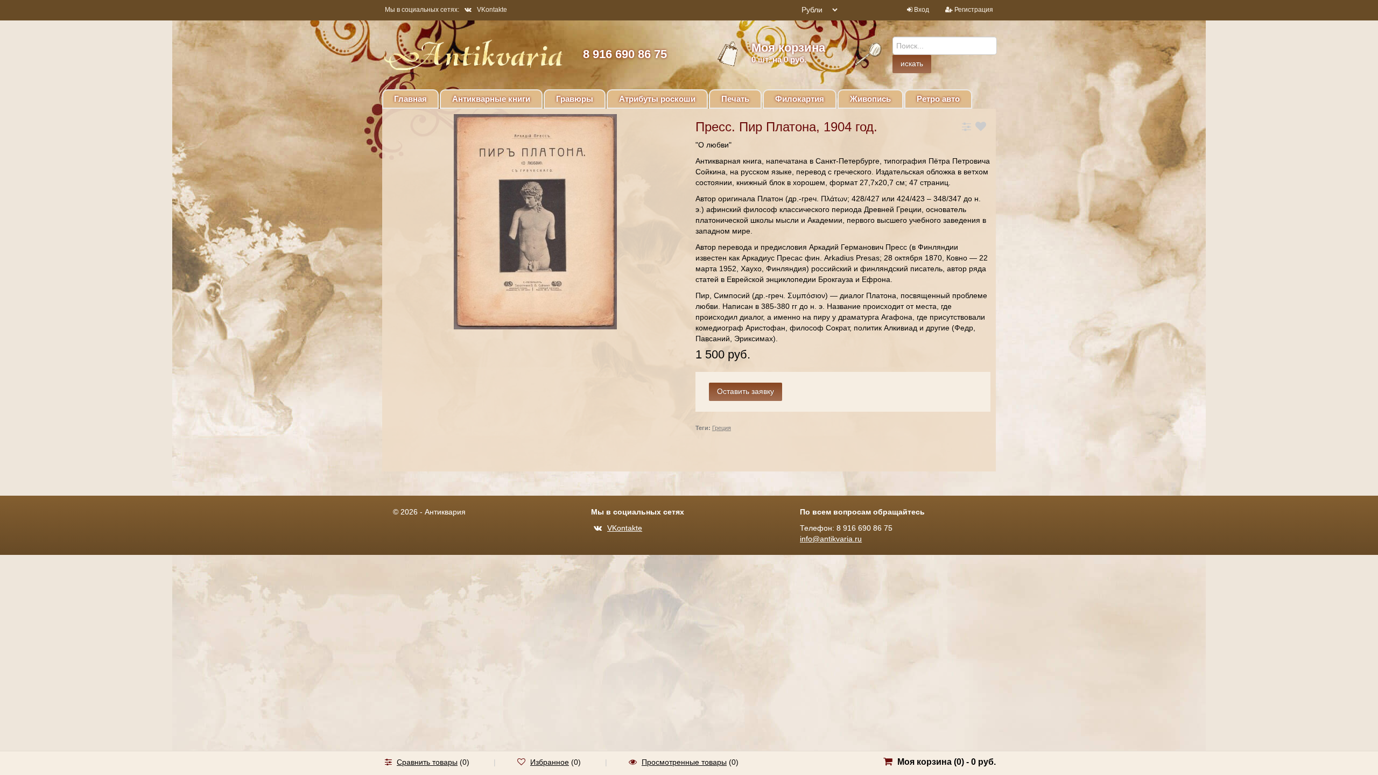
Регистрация (973, 9)
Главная (410, 98)
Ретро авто (938, 98)
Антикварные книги (491, 98)
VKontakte (492, 9)
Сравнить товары (427, 762)
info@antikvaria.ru (831, 538)
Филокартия (799, 98)
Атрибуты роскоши (657, 98)
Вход (921, 9)
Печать (735, 98)
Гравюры (574, 98)
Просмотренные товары (684, 762)
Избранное (549, 762)
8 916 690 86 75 (625, 54)
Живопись (870, 98)
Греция (721, 428)
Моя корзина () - (946, 761)
